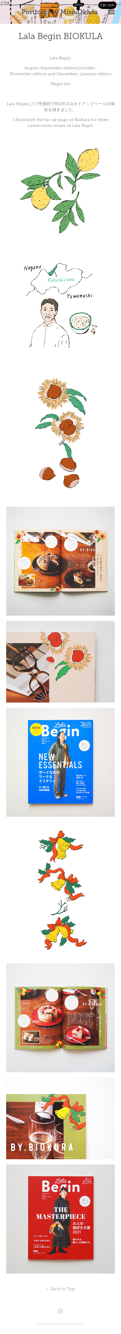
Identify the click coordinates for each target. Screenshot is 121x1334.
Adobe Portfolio (71, 1324)
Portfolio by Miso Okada (60, 12)
